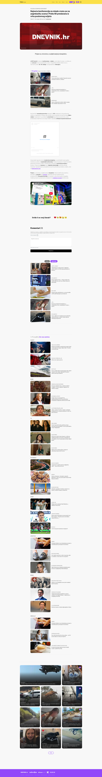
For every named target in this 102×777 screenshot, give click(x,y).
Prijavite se (51, 250)
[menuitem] (81, 2)
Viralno (53, 2)
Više (51, 752)
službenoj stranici (57, 178)
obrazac (45, 174)
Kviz (60, 2)
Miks (57, 2)
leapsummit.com (36, 168)
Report (63, 2)
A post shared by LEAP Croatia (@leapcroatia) (45, 153)
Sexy (67, 2)
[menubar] (81, 2)
